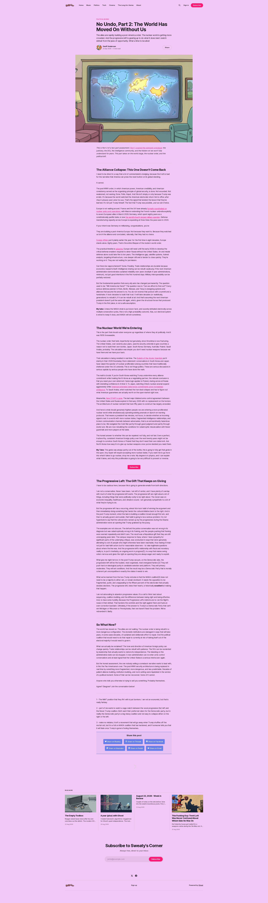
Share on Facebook (155, 742)
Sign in (186, 5)
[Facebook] (136, 876)
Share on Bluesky (114, 742)
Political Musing (102, 19)
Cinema (112, 5)
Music (88, 5)
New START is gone (114, 398)
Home (81, 5)
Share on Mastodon (116, 748)
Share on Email (156, 748)
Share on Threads (134, 742)
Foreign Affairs (102, 240)
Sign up (134, 885)
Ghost (200, 885)
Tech (104, 5)
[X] (132, 876)
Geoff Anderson (109, 46)
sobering (119, 249)
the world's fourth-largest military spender (143, 217)
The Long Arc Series (125, 5)
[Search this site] (179, 5)
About (138, 5)
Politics (96, 5)
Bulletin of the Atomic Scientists (149, 358)
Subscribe (197, 5)
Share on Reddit (137, 748)
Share (167, 47)
